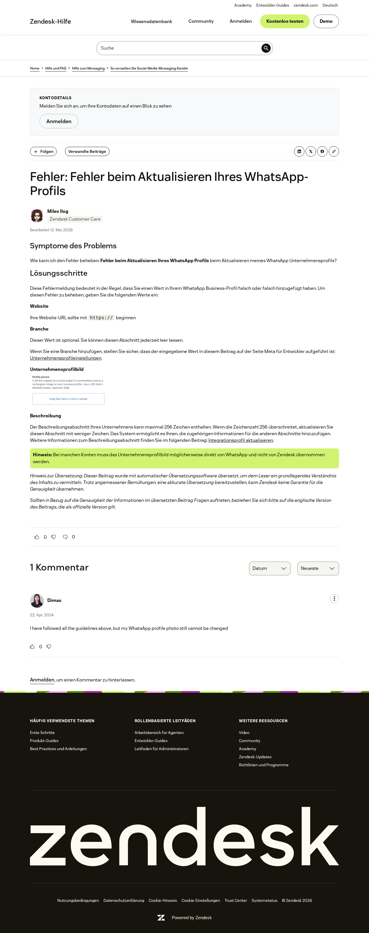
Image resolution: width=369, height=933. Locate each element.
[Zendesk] (184, 837)
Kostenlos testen (285, 21)
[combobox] (270, 568)
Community (201, 21)
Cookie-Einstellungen (201, 900)
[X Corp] (311, 151)
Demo (326, 21)
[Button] (37, 537)
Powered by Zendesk (192, 917)
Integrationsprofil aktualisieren (240, 440)
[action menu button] (334, 598)
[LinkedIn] (299, 151)
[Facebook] (322, 151)
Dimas (54, 600)
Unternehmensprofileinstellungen (65, 358)
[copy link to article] (334, 151)
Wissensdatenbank (151, 21)
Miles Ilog (57, 211)
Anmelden (241, 21)
